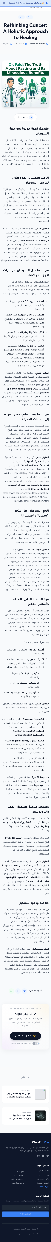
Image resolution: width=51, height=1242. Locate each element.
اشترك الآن (25, 1214)
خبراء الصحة (44, 1176)
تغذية (21, 17)
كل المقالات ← (42, 1187)
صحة (30, 17)
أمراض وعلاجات (18, 1183)
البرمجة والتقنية (18, 1176)
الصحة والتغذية (43, 1183)
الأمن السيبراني (43, 1179)
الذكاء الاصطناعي (17, 1179)
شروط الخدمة (16, 1234)
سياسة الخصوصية (32, 1234)
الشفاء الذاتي (44, 1171)
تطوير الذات (20, 1172)
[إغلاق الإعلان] (4, 3)
